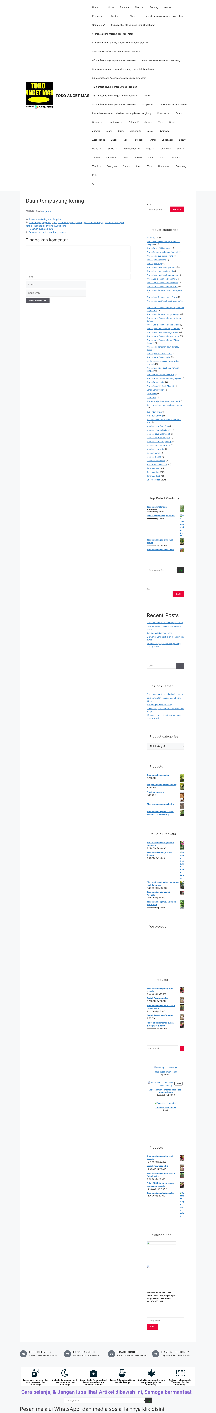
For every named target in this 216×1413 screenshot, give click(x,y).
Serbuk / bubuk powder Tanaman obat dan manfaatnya (180, 1382)
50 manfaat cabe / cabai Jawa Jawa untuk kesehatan (119, 78)
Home (95, 7)
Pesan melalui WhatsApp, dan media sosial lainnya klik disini (92, 1409)
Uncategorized (153, 480)
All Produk (151, 238)
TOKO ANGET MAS (72, 95)
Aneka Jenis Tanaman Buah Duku (162, 279)
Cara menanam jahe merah (173, 104)
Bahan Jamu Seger (155, 390)
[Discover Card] (148, 953)
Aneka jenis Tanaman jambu (159, 353)
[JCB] (148, 961)
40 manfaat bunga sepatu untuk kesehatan (114, 60)
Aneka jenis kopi (154, 263)
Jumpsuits (135, 131)
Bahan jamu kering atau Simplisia (45, 219)
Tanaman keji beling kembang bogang (47, 232)
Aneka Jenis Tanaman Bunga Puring (163, 336)
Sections (115, 16)
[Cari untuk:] (161, 666)
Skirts (121, 131)
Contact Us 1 (98, 25)
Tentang (154, 7)
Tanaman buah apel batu (41, 229)
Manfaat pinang (154, 457)
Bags (148, 148)
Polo (94, 175)
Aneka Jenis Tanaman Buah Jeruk (162, 286)
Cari (148, 589)
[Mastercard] (148, 938)
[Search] (180, 570)
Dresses (161, 113)
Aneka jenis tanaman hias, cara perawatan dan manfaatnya (36, 1382)
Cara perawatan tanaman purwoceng (161, 60)
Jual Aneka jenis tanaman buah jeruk (163, 401)
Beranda (124, 7)
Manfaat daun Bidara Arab (158, 434)
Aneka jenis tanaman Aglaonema (161, 267)
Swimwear (164, 131)
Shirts (152, 139)
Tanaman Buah (153, 468)
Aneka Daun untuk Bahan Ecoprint (162, 252)
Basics (150, 131)
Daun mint (151, 397)
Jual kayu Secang (155, 416)
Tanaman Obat (153, 476)
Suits (150, 157)
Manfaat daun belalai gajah (159, 430)
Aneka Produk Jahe (156, 382)
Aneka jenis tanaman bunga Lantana (163, 328)
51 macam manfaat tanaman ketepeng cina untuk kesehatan (123, 69)
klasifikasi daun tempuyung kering (49, 225)
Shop (137, 7)
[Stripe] (148, 957)
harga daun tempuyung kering (68, 222)
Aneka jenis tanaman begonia (160, 271)
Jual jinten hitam (154, 412)
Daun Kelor (152, 393)
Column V (133, 122)
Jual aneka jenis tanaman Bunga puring (164, 405)
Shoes (95, 122)
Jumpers (176, 157)
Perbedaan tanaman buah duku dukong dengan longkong (121, 113)
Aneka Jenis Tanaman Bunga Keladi (163, 325)
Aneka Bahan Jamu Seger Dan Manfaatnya (122, 1381)
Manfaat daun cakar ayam (158, 437)
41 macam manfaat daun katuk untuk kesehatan (116, 51)
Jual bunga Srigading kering (159, 633)
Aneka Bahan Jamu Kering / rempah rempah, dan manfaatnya (151, 1382)
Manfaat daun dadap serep (159, 441)
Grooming (181, 166)
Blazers (138, 157)
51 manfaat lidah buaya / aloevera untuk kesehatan (118, 42)
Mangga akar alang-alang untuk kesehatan (133, 25)
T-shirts (96, 166)
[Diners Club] (148, 950)
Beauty (182, 139)
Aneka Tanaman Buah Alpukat (160, 386)
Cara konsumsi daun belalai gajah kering (165, 622)
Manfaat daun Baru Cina (158, 426)
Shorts (172, 122)
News (147, 95)
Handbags (113, 122)
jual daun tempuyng (93, 222)
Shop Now (147, 104)
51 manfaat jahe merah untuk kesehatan (112, 33)
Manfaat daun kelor (156, 449)
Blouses (139, 139)
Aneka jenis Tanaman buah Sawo (162, 297)
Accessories (98, 139)
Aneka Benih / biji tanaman (159, 248)
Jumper (96, 131)
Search (150, 204)
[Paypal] (148, 946)
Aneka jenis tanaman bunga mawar (163, 332)
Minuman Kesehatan (156, 460)
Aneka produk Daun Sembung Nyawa (164, 378)
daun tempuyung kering (40, 222)
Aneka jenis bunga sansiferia (160, 256)
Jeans (109, 131)
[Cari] (180, 666)
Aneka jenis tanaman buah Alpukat (162, 275)
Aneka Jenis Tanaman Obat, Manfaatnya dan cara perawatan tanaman (93, 1382)
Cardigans (112, 166)
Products (97, 16)
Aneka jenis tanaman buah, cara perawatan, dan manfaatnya (64, 1382)
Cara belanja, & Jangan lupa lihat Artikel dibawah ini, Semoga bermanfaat (106, 1392)
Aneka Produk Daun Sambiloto (160, 374)
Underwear (167, 139)
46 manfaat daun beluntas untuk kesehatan (114, 86)
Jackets (148, 122)
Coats (179, 113)
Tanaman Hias (153, 472)
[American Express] (148, 934)
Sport (126, 139)
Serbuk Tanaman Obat (157, 464)
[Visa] (148, 942)
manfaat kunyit (153, 453)
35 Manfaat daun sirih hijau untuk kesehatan (115, 95)
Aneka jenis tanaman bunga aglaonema (164, 301)
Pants (95, 148)
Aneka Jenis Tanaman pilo (158, 357)
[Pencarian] (181, 1048)
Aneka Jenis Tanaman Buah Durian (162, 282)
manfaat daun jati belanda (158, 445)
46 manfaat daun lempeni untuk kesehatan (114, 104)
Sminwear (111, 157)
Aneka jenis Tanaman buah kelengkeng (164, 290)
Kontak (167, 7)
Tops (160, 122)
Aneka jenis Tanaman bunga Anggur (163, 314)
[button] (93, 184)
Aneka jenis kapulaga (156, 259)
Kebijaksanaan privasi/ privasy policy (164, 16)
